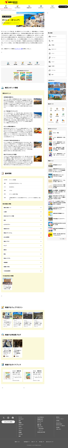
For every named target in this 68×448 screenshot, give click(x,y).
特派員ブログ (29, 7)
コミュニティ (52, 7)
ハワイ (53, 53)
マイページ (41, 430)
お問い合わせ (58, 429)
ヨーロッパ (6, 10)
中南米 (53, 45)
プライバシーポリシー (60, 418)
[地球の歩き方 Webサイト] (11, 2)
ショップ (63, 122)
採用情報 (57, 427)
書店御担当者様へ (59, 424)
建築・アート (57, 110)
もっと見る (62, 238)
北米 (52, 40)
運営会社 (57, 417)
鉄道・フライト (57, 122)
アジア (53, 61)
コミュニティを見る (63, 6)
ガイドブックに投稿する (60, 425)
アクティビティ (51, 122)
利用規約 (57, 420)
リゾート (53, 57)
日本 (52, 74)
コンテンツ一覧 (18, 48)
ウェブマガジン (17, 7)
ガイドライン (58, 422)
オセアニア (54, 49)
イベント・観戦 (51, 116)
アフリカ (53, 70)
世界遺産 (57, 116)
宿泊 (63, 110)
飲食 (51, 110)
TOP (2, 10)
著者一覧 (39, 424)
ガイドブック (40, 7)
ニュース (39, 423)
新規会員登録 (41, 428)
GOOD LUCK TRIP (41, 432)
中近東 (53, 66)
